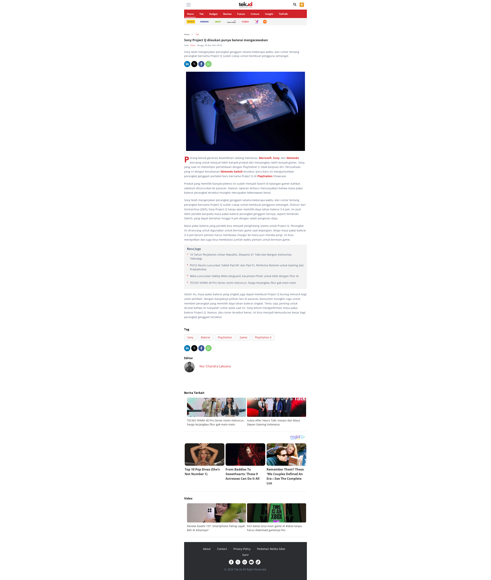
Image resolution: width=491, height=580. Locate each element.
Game (243, 337)
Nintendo (293, 158)
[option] (217, 412)
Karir (245, 555)
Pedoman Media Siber (271, 549)
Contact (222, 549)
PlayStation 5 (263, 337)
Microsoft (265, 158)
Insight (269, 14)
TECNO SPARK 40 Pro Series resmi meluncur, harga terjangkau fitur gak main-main (243, 283)
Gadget (213, 14)
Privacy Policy (241, 549)
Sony (276, 158)
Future (241, 14)
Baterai (205, 337)
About (207, 549)
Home (190, 14)
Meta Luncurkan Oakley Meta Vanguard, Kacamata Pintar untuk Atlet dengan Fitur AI (244, 276)
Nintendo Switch (232, 171)
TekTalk (283, 14)
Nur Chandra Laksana (215, 366)
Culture (255, 14)
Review (227, 14)
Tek (201, 14)
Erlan (193, 45)
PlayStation (265, 176)
